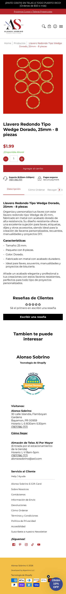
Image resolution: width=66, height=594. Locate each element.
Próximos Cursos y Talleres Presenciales (33, 11)
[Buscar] (43, 26)
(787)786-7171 (19, 426)
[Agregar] (21, 159)
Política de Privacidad (23, 521)
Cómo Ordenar (19, 510)
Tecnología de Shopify (33, 362)
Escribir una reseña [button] (33, 316)
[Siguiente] (59, 189)
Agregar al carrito (33, 168)
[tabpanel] (33, 241)
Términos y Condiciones (24, 515)
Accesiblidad (18, 526)
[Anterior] (7, 189)
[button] (49, 26)
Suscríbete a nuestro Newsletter (29, 531)
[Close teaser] (48, 576)
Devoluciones (18, 505)
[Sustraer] (5, 159)
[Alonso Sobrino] (13, 26)
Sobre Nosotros (20, 489)
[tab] (13, 190)
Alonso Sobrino (18, 565)
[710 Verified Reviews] (33, 396)
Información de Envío (23, 499)
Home (7, 43)
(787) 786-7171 (15, 179)
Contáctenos (18, 494)
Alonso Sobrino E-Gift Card (26, 483)
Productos (19, 43)
